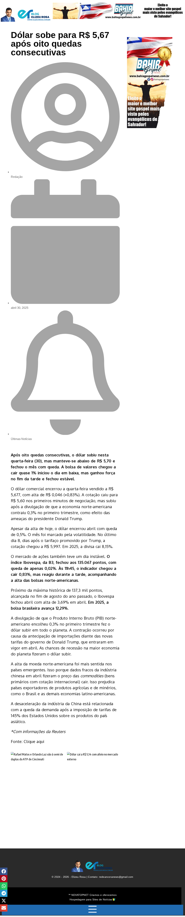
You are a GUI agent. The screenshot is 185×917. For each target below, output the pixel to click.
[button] (3, 871)
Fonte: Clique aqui (27, 741)
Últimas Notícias (21, 439)
